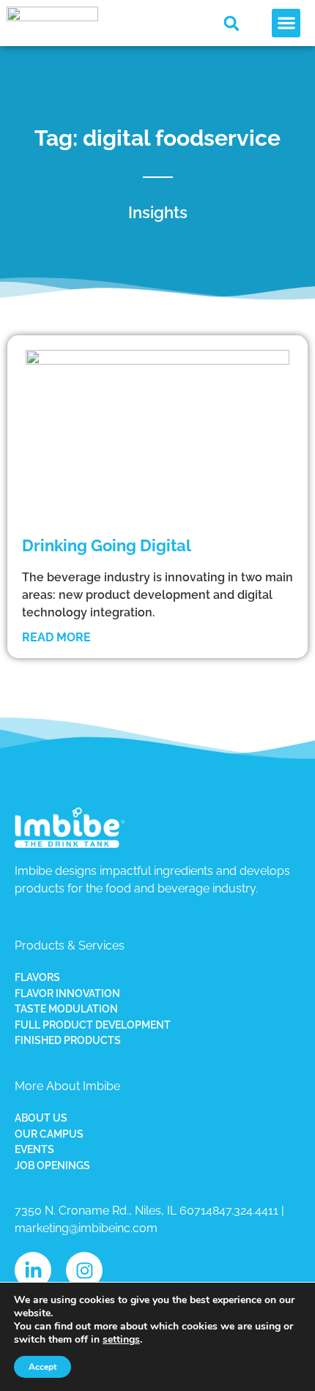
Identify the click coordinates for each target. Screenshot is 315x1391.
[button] (231, 23)
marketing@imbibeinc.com (86, 1228)
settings (121, 1339)
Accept (42, 1367)
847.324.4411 (245, 1210)
